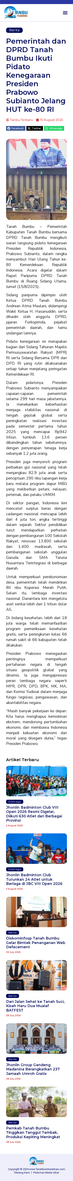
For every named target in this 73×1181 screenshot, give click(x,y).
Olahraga (15, 801)
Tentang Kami (22, 1172)
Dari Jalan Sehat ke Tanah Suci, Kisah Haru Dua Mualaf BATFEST (35, 1005)
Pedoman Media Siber (46, 1172)
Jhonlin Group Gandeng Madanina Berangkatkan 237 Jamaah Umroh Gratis (33, 1069)
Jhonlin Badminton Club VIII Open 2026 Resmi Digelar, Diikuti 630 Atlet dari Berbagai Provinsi (34, 813)
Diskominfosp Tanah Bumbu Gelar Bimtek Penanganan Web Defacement (35, 942)
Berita (14, 30)
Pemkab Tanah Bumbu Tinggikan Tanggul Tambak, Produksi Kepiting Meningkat (33, 1132)
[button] (65, 13)
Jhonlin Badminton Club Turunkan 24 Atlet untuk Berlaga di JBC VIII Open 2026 (34, 879)
